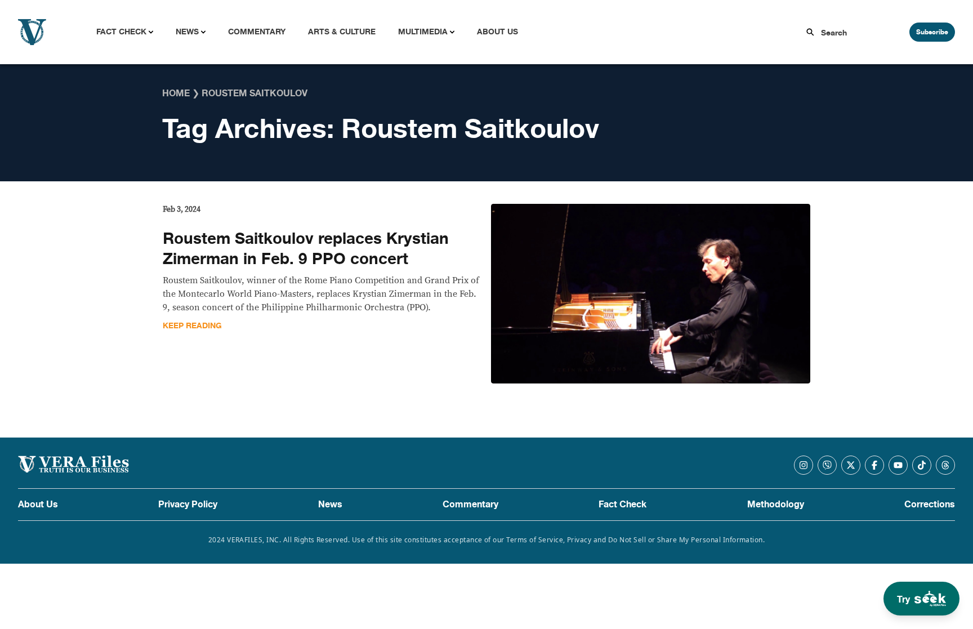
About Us (497, 31)
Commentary (256, 31)
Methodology (775, 504)
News (187, 31)
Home (176, 93)
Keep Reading (192, 325)
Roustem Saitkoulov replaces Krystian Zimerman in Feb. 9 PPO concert (306, 249)
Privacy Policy (187, 504)
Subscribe (932, 32)
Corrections (929, 504)
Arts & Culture (342, 31)
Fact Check (121, 31)
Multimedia (423, 31)
